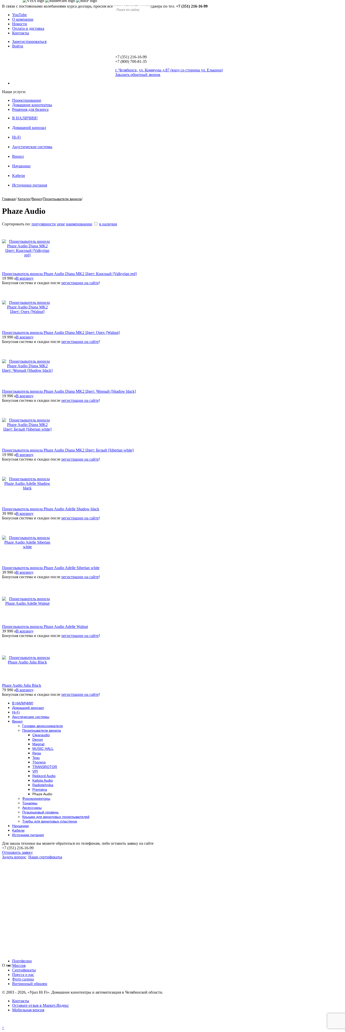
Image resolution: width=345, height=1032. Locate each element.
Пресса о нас (23, 974)
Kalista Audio (42, 780)
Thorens (39, 762)
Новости (19, 24)
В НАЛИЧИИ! (25, 118)
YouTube (19, 15)
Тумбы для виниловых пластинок (49, 821)
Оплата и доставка (28, 28)
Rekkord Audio (44, 776)
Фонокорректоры (36, 799)
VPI (35, 771)
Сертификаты (24, 970)
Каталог (24, 199)
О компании (22, 19)
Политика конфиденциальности (29, 1023)
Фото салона (23, 979)
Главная (9, 199)
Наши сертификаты (45, 857)
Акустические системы (32, 147)
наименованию (79, 224)
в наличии (108, 224)
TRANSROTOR (44, 767)
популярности (44, 224)
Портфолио (22, 961)
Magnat (38, 744)
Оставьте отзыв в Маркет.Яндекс (40, 1005)
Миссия (19, 965)
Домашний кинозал (29, 127)
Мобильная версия (28, 1010)
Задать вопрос (14, 857)
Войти (17, 46)
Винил (18, 156)
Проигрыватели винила (62, 199)
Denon (37, 739)
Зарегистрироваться (29, 41)
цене (61, 224)
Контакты (20, 33)
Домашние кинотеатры (32, 105)
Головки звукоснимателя (42, 726)
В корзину (25, 278)
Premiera (39, 789)
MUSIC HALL (43, 749)
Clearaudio (41, 735)
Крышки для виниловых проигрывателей (55, 817)
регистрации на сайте (80, 283)
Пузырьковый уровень (40, 812)
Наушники (21, 166)
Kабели (18, 175)
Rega (36, 753)
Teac (36, 758)
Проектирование (26, 100)
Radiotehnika (42, 785)
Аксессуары (32, 808)
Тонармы (29, 803)
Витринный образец (29, 984)
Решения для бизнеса (30, 109)
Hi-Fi (16, 137)
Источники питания (29, 185)
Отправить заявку (17, 852)
